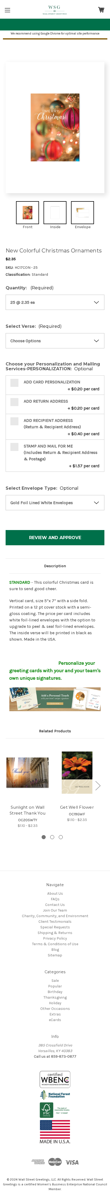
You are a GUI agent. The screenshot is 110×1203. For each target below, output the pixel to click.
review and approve (55, 537)
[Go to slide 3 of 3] (61, 837)
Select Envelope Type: (42, 488)
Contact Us (55, 904)
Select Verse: (34, 326)
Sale (55, 980)
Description (55, 565)
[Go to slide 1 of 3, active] (44, 837)
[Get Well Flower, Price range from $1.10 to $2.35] (77, 772)
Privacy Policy (55, 938)
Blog (55, 949)
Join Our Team (55, 910)
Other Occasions (55, 1008)
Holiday (55, 1003)
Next (97, 785)
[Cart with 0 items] (101, 10)
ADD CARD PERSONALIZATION (52, 381)
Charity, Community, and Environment (55, 916)
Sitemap (55, 955)
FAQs (55, 899)
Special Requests (55, 927)
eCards (55, 1020)
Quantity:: (30, 288)
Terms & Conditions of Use (55, 944)
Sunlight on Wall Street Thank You (27, 810)
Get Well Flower (77, 807)
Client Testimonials (55, 921)
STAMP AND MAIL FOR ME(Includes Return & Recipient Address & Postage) (60, 452)
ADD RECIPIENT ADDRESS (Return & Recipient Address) (52, 423)
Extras (55, 1014)
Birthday (55, 992)
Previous (7, 785)
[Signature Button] (55, 699)
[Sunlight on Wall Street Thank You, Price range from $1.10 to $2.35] (27, 772)
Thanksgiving (55, 997)
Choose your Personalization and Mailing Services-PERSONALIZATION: (53, 366)
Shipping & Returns (55, 933)
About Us (55, 893)
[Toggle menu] (7, 10)
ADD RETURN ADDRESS (46, 401)
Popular (55, 986)
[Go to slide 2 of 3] (52, 837)
